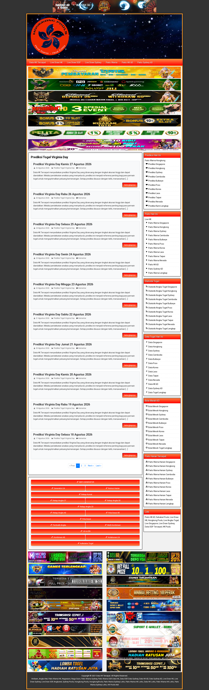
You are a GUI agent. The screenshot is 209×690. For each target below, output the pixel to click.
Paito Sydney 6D (145, 62)
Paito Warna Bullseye (157, 239)
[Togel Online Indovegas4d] (144, 666)
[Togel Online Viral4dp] (104, 145)
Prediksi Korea (154, 189)
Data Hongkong (155, 346)
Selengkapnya (129, 185)
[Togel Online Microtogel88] (65, 557)
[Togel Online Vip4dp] (144, 581)
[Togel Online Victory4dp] (65, 569)
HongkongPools (96, 682)
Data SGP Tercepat (153, 527)
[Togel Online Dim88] (104, 84)
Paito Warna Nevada (157, 260)
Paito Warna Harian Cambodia (161, 474)
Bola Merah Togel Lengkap (160, 448)
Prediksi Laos (154, 193)
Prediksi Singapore (156, 164)
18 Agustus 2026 (42, 408)
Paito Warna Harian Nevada (160, 499)
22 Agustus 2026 (42, 288)
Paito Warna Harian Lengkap (161, 504)
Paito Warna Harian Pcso (159, 483)
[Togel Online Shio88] (144, 654)
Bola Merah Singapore (158, 406)
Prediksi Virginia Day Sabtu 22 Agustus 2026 (62, 314)
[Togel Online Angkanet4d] (144, 630)
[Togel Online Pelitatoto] (104, 133)
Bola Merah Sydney (157, 415)
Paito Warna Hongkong (155, 160)
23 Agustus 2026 (42, 258)
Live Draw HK (56, 62)
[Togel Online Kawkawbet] (65, 581)
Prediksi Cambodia (156, 177)
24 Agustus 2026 (42, 228)
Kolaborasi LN (114, 537)
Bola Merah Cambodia (158, 419)
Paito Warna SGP (105, 679)
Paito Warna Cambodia (158, 235)
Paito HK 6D (127, 62)
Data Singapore (155, 342)
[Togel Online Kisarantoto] (104, 121)
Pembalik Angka (59, 525)
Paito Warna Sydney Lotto (114, 682)
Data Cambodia (155, 355)
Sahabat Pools (162, 517)
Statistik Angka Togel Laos (160, 316)
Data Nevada (154, 380)
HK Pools (167, 527)
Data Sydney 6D (155, 388)
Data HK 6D (153, 384)
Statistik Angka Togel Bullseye (161, 303)
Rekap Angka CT (59, 500)
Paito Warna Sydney (157, 231)
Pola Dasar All (114, 513)
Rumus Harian (114, 488)
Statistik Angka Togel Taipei (160, 320)
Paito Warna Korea (156, 248)
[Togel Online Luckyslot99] (144, 569)
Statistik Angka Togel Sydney (161, 295)
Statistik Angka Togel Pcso (160, 308)
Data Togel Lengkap (157, 392)
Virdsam (34, 679)
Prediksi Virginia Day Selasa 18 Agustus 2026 (62, 434)
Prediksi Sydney (155, 172)
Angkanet (58, 682)
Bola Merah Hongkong (158, 410)
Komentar (82, 168)
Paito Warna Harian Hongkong (161, 466)
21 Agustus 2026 (42, 318)
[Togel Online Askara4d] (65, 606)
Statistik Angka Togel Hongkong (162, 291)
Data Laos (152, 371)
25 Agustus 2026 (42, 198)
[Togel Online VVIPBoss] (104, 72)
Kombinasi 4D (59, 537)
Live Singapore (151, 523)
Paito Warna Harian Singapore (161, 462)
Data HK (115, 679)
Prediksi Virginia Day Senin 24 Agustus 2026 (62, 254)
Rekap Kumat (86, 494)
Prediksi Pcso (154, 185)
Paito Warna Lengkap (157, 273)
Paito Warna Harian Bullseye (160, 479)
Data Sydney (154, 351)
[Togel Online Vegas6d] (65, 593)
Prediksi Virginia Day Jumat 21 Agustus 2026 (62, 344)
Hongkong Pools (155, 520)
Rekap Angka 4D (59, 513)
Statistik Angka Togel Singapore (162, 287)
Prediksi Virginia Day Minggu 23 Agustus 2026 (63, 284)
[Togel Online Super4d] (104, 97)
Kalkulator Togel (86, 543)
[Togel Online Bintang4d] (65, 618)
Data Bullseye (154, 359)
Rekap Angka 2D (86, 507)
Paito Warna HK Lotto (134, 682)
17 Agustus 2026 (42, 438)
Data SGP (123, 679)
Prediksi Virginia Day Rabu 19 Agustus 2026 (61, 404)
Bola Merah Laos (155, 435)
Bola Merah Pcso (155, 427)
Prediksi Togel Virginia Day (49, 157)
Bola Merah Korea (156, 431)
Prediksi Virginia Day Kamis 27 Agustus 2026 (62, 164)
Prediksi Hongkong (156, 168)
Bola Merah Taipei (156, 440)
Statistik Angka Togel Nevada (161, 324)
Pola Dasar (86, 519)
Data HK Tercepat (37, 62)
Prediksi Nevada (155, 202)
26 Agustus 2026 (42, 168)
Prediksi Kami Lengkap (158, 206)
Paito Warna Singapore (158, 223)
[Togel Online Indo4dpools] (65, 666)
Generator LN (59, 488)
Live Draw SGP (74, 62)
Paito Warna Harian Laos (159, 491)
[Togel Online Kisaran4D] (104, 109)
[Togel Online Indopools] (144, 642)
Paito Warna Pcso (156, 244)
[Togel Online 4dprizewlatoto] (65, 642)
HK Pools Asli (113, 685)
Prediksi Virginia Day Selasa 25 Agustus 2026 (62, 224)
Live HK (148, 219)
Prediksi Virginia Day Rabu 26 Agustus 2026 (61, 194)
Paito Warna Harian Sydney (160, 470)
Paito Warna (111, 62)
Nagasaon (66, 679)
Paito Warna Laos (156, 252)
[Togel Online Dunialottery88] (144, 593)
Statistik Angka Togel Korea (160, 312)
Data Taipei (153, 376)
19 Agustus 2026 (42, 378)
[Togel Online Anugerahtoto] (144, 606)
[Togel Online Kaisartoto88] (65, 654)
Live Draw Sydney (93, 62)
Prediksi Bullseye (155, 181)
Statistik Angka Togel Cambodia (162, 299)
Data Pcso (152, 363)
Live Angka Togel (171, 520)
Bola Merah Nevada (157, 444)
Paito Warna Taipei (156, 256)
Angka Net (43, 679)
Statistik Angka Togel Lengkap (161, 328)
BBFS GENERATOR (86, 482)
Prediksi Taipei (154, 197)
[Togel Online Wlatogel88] (65, 630)
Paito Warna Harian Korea (159, 487)
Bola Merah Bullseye (157, 423)
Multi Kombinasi (114, 525)
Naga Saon (75, 679)
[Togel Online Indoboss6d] (144, 557)
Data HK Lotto (150, 682)
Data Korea (153, 367)
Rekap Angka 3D (114, 500)
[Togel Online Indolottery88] (144, 618)
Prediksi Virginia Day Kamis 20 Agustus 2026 (62, 374)
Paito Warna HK (54, 679)
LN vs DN (86, 531)
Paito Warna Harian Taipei (159, 495)
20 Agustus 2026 (42, 348)
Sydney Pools (68, 682)
